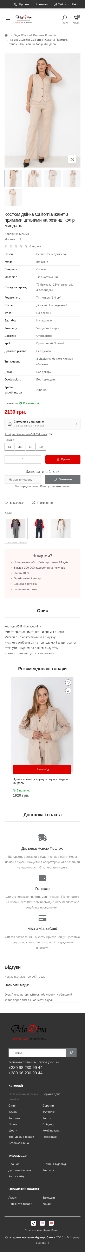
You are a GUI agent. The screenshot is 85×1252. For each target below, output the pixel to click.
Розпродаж (49, 1136)
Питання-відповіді (54, 1164)
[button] (76, 19)
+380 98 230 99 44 (25, 1067)
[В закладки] (68, 682)
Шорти (12, 1130)
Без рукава (43, 351)
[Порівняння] (68, 691)
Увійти (62, 4)
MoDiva (24, 233)
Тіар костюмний (47, 277)
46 (20, 447)
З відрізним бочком (49, 358)
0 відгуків (35, 246)
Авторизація (59, 11)
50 (41, 447)
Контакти (42, 4)
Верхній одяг (51, 1094)
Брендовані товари (21, 1136)
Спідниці (48, 1124)
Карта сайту (16, 1176)
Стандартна (44, 335)
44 (9, 447)
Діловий (41, 305)
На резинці (43, 312)
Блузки (13, 1111)
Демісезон (60, 254)
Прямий (59, 343)
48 (30, 447)
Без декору (43, 371)
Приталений (44, 343)
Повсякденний (57, 305)
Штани (12, 1124)
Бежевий (42, 261)
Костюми (14, 1118)
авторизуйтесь (30, 994)
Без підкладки (45, 379)
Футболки (48, 1111)
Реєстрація (37, 11)
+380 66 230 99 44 (25, 1073)
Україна (41, 389)
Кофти (46, 1118)
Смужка (41, 269)
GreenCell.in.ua (18, 1143)
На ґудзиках (44, 320)
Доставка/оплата (19, 1170)
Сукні (11, 1105)
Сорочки (48, 1105)
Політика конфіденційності (42, 1230)
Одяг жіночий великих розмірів (35, 35)
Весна (40, 254)
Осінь (49, 254)
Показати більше (16, 542)
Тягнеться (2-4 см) (48, 297)
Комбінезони (51, 1130)
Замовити (65, 479)
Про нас (24, 4)
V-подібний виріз (47, 328)
